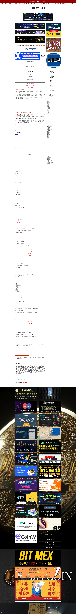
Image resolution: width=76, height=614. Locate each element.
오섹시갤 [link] (68, 3)
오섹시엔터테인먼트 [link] (58, 3)
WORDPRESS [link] (28, 3)
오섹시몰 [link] (52, 3)
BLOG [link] (20, 3)
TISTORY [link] (23, 3)
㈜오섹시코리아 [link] (42, 3)
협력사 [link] (72, 3)
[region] (38, 1)
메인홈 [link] (16, 3)
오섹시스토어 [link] (48, 3)
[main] (38, 8)
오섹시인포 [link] (64, 3)
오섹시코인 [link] (37, 3)
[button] (75, 4)
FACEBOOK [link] (33, 3)
